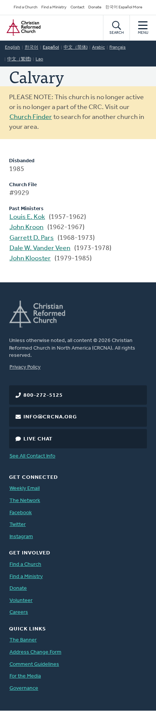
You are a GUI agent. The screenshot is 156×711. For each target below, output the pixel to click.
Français (117, 47)
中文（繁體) (19, 59)
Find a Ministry (54, 7)
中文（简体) (75, 47)
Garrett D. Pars (31, 238)
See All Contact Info (32, 456)
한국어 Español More (123, 7)
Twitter (17, 524)
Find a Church (25, 7)
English (12, 47)
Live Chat (38, 439)
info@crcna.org (50, 417)
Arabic (98, 47)
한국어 (31, 47)
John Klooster (30, 258)
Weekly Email (24, 488)
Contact (77, 7)
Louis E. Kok (27, 217)
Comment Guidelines (34, 664)
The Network (24, 501)
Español (51, 47)
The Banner (23, 640)
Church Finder (30, 117)
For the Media (25, 676)
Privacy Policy (25, 367)
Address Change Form (35, 652)
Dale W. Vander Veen (39, 248)
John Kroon (26, 227)
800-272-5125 (43, 395)
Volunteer (21, 600)
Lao (39, 59)
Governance (23, 688)
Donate (94, 7)
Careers (18, 612)
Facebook (20, 513)
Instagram (21, 537)
